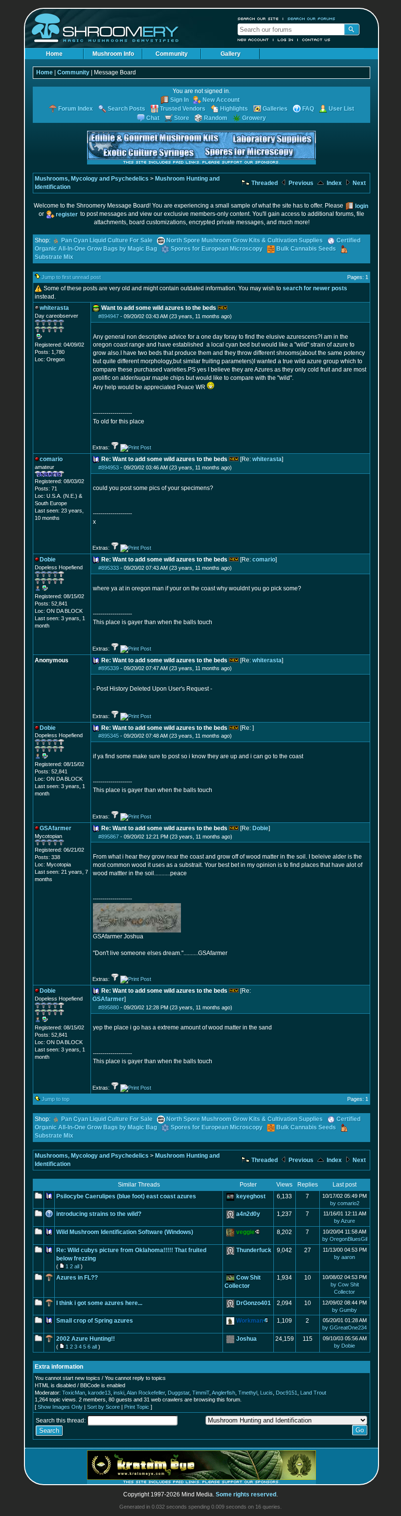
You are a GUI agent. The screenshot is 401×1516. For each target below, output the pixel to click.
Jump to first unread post (71, 277)
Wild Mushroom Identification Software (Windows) (124, 1232)
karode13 (99, 1393)
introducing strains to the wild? (98, 1214)
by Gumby (344, 1310)
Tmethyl (247, 1393)
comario (263, 559)
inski (118, 1393)
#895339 (108, 668)
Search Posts (126, 108)
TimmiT (200, 1393)
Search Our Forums (311, 18)
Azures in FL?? (77, 1277)
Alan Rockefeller (146, 1393)
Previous (300, 183)
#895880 (108, 1007)
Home (54, 53)
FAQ (308, 108)
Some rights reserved (246, 1494)
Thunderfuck (253, 1250)
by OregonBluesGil (344, 1239)
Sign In (179, 99)
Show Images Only (60, 1407)
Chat (152, 118)
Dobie (260, 828)
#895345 (108, 736)
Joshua (246, 1338)
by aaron (344, 1257)
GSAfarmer (108, 999)
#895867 (108, 837)
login (361, 206)
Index (333, 183)
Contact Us (316, 39)
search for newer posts (315, 288)
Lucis (266, 1393)
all (76, 1266)
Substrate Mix (54, 257)
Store (181, 118)
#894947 (108, 316)
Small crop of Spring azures (94, 1320)
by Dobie (344, 1346)
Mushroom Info (113, 53)
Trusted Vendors (182, 108)
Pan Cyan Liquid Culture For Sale (107, 240)
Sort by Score (103, 1407)
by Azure (344, 1221)
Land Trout (313, 1393)
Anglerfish (223, 1393)
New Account (253, 39)
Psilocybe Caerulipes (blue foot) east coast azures (126, 1196)
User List (341, 108)
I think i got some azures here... (99, 1303)
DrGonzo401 (253, 1303)
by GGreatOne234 (344, 1327)
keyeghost (251, 1196)
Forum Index (75, 108)
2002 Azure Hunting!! (85, 1338)
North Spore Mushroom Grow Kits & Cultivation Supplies (244, 240)
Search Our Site (258, 18)
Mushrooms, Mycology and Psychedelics (92, 178)
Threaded (264, 183)
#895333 (108, 568)
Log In (285, 39)
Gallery (231, 53)
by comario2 (344, 1203)
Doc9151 (286, 1393)
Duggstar (178, 1393)
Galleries (275, 108)
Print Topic (136, 1407)
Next (358, 183)
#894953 (108, 467)
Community (172, 53)
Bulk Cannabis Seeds (306, 248)
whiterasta (267, 459)
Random (215, 118)
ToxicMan (73, 1393)
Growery (254, 118)
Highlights (234, 108)
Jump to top (55, 1099)
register (67, 214)
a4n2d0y (248, 1214)
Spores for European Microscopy (217, 248)
